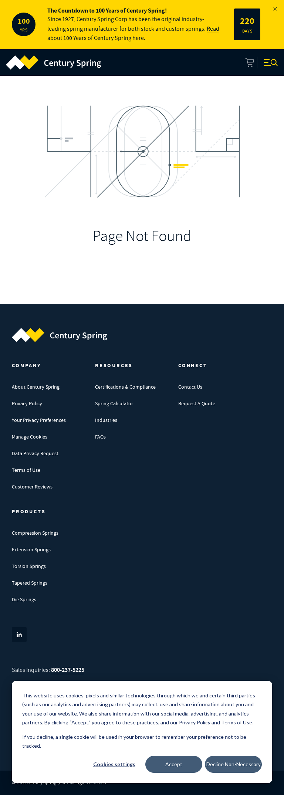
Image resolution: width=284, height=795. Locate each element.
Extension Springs (31, 549)
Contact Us (190, 386)
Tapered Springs (29, 582)
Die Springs (24, 599)
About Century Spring (36, 386)
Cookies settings (114, 764)
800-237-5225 (67, 670)
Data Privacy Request (35, 453)
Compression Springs (35, 533)
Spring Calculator (114, 403)
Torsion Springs (29, 566)
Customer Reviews (32, 486)
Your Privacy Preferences (39, 420)
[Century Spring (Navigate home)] (59, 335)
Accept (173, 764)
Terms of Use (26, 470)
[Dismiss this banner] (275, 9)
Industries (106, 420)
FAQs (100, 436)
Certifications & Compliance (125, 386)
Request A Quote (196, 403)
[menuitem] (53, 62)
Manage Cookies (29, 436)
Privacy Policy (27, 403)
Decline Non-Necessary (233, 764)
